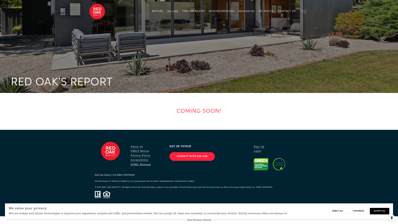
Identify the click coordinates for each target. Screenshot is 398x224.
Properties (247, 11)
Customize (358, 211)
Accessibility (139, 160)
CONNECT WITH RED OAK (192, 156)
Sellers (172, 11)
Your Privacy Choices (199, 220)
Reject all (337, 211)
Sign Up (259, 147)
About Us (137, 147)
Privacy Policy (140, 155)
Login (257, 151)
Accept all (379, 211)
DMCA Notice (140, 151)
